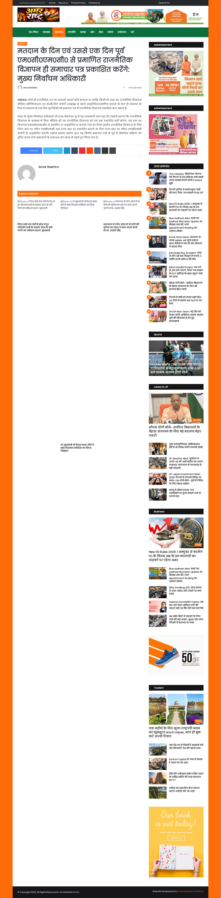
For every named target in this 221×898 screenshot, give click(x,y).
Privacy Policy (78, 2)
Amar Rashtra (30, 87)
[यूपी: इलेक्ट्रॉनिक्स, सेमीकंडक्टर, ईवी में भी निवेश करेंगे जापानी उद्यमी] (158, 449)
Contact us (94, 2)
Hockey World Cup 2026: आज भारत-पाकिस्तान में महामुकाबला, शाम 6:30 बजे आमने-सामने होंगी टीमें (176, 368)
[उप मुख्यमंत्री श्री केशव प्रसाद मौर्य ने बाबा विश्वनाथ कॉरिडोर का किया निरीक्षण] (80, 321)
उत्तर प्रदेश (59, 32)
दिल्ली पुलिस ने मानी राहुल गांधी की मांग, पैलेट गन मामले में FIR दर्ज (186, 191)
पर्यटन (110, 32)
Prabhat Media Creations (190, 891)
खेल (92, 32)
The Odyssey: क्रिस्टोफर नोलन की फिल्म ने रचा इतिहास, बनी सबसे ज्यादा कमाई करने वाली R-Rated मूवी (186, 178)
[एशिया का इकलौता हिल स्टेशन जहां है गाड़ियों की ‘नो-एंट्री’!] (158, 793)
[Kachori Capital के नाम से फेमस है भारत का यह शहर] (158, 764)
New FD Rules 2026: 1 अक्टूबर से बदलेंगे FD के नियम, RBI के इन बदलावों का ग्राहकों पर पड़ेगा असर (185, 207)
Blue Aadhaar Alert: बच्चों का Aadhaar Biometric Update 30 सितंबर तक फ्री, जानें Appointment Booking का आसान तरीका (185, 224)
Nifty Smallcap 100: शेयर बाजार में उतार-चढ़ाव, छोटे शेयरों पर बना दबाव (185, 590)
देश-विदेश (33, 32)
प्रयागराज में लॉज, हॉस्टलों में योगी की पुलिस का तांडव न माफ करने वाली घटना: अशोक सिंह (121, 227)
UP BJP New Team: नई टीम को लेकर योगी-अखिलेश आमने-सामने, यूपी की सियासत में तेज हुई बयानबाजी (186, 316)
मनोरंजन (122, 32)
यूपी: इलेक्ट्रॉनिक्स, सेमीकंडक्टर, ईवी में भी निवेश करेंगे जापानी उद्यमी (186, 446)
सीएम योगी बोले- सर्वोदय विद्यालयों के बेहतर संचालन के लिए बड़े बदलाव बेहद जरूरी (185, 286)
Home (52, 2)
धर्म (132, 32)
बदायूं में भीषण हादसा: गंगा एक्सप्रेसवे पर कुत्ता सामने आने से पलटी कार (185, 493)
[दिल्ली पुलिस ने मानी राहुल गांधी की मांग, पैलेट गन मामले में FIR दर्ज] (158, 194)
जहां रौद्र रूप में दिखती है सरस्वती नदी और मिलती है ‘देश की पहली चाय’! (186, 746)
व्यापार (83, 32)
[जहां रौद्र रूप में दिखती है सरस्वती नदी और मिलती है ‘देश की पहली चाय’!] (158, 749)
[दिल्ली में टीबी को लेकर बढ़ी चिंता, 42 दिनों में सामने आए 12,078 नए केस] (158, 302)
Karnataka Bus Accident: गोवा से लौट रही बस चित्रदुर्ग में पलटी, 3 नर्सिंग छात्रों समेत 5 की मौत (185, 256)
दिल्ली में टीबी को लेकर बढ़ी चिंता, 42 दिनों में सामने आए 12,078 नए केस (185, 300)
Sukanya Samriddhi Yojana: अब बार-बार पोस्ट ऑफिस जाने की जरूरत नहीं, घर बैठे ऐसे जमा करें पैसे (186, 605)
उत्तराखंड (46, 32)
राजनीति (72, 32)
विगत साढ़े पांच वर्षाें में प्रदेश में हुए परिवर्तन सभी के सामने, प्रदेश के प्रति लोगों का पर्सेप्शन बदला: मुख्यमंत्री (34, 227)
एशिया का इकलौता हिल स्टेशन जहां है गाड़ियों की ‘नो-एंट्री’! (184, 789)
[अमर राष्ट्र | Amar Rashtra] (38, 14)
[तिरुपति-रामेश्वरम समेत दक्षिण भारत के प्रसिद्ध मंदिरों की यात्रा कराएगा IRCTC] (158, 778)
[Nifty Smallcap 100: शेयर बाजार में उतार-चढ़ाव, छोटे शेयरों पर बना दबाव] (158, 592)
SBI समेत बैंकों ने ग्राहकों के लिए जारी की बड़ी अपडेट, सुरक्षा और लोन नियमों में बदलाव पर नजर (186, 619)
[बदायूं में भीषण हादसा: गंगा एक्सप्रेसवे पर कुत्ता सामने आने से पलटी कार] (158, 495)
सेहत (101, 32)
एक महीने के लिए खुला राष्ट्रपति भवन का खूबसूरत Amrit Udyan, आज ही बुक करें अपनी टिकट (175, 732)
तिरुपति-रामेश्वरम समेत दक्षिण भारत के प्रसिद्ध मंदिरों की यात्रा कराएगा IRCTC (186, 777)
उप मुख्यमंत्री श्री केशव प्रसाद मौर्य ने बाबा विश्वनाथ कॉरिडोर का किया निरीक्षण (77, 448)
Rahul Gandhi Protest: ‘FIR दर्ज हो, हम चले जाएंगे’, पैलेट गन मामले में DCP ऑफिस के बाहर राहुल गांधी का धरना (186, 272)
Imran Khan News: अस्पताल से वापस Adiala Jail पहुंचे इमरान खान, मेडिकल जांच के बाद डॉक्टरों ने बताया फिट (185, 241)
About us (63, 2)
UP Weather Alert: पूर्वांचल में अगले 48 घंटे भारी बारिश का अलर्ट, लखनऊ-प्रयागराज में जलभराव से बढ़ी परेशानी (186, 463)
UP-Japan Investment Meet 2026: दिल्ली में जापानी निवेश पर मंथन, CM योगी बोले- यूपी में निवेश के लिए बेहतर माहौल (186, 479)
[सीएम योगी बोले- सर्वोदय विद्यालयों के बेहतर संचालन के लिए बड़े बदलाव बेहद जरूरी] (158, 287)
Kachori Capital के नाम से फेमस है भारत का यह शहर (185, 761)
